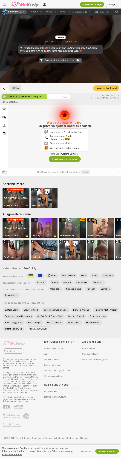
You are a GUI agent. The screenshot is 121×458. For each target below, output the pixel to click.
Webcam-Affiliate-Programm (95, 359)
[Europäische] (40, 275)
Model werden (88, 348)
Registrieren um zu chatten (64, 159)
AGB (45, 354)
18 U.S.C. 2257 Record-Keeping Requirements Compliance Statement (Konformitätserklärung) (45, 438)
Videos (36, 11)
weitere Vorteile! (69, 154)
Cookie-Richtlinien (51, 365)
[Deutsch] (30, 275)
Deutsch (11, 351)
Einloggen (111, 4)
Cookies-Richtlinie (12, 454)
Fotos (51, 11)
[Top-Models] (44, 4)
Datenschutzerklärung (53, 348)
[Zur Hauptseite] (24, 4)
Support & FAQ (50, 391)
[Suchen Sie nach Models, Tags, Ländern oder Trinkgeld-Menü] (116, 12)
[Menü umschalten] (4, 4)
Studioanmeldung (90, 354)
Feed (62, 11)
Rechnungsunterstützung (54, 397)
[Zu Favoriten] (5, 88)
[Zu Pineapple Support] (26, 416)
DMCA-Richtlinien (51, 359)
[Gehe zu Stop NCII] (12, 425)
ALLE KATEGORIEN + (39, 329)
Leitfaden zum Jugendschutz (56, 370)
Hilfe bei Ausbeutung (52, 376)
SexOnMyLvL (32, 268)
